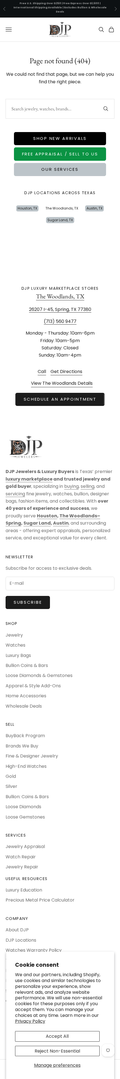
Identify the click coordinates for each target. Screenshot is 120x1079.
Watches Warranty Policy (34, 950)
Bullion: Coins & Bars (27, 796)
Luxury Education (24, 890)
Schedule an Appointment (59, 399)
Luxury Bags (18, 655)
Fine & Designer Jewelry (32, 756)
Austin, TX (94, 208)
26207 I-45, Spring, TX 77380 (60, 309)
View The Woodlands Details (62, 383)
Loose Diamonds (23, 806)
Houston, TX (27, 208)
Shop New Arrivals (60, 138)
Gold (11, 776)
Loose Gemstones (25, 817)
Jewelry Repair (22, 867)
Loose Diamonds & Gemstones (39, 675)
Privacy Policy (30, 1021)
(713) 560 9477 (60, 321)
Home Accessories (26, 696)
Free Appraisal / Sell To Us (60, 154)
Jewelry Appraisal (25, 846)
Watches (15, 645)
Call (42, 371)
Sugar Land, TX (60, 220)
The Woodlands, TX (61, 208)
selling (87, 486)
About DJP (17, 930)
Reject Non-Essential (57, 1051)
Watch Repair (21, 857)
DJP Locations (21, 940)
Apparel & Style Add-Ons (33, 686)
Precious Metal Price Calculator (40, 900)
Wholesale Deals (24, 706)
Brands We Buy (22, 746)
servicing (15, 494)
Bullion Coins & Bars (27, 665)
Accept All (57, 1036)
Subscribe (28, 602)
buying (71, 486)
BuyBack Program (25, 735)
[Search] (106, 108)
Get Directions (66, 371)
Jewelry (14, 635)
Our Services (59, 169)
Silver (11, 786)
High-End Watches (26, 766)
